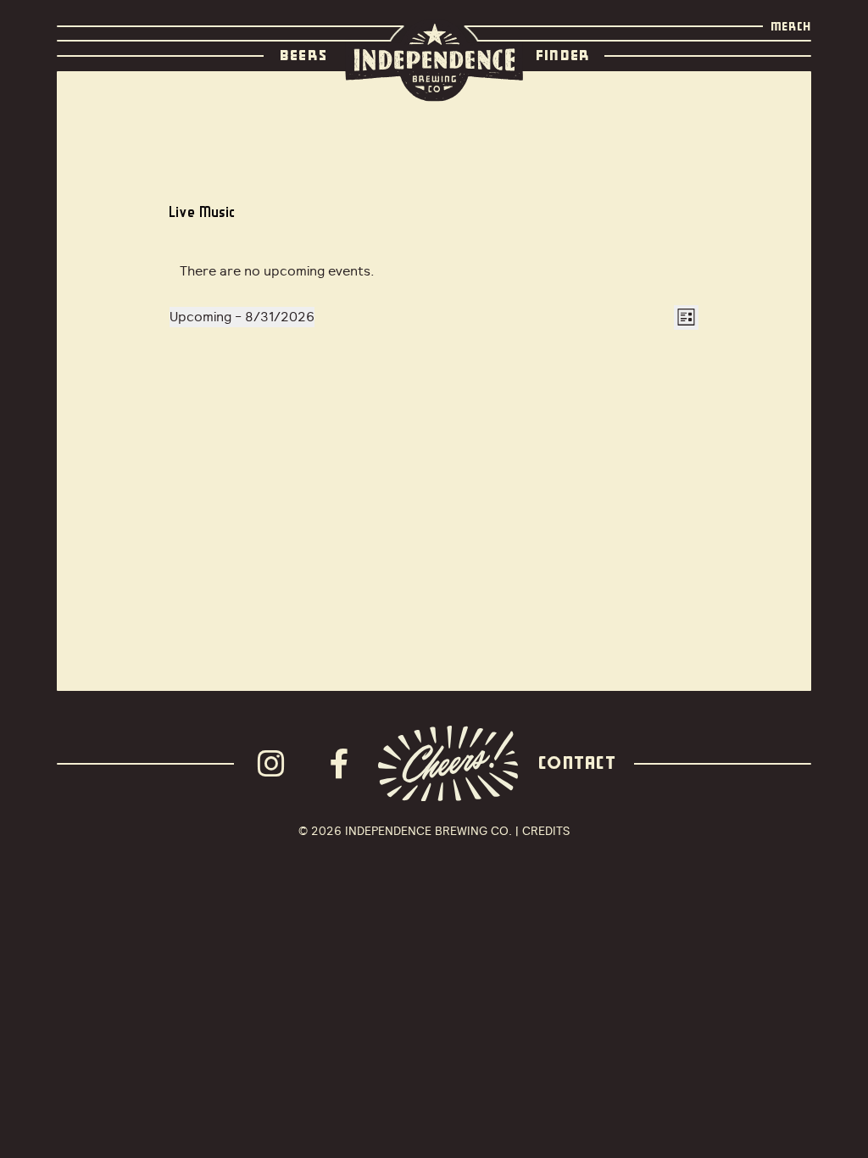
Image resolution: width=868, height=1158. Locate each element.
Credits (546, 831)
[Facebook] (344, 764)
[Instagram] (276, 764)
